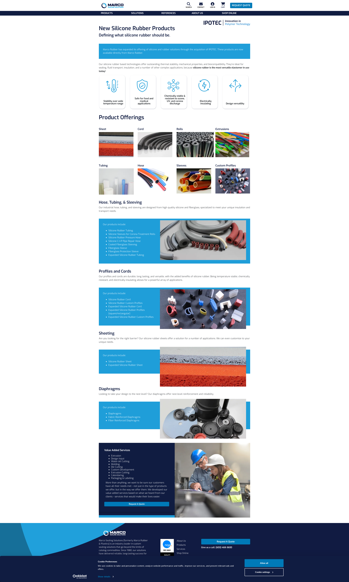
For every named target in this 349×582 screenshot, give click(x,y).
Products (107, 13)
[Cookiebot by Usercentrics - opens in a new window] (80, 577)
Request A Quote (226, 541)
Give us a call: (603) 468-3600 (216, 547)
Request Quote (241, 5)
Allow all (264, 563)
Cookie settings (262, 572)
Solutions (137, 13)
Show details (104, 576)
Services (181, 549)
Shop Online (229, 13)
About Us (197, 13)
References (168, 13)
